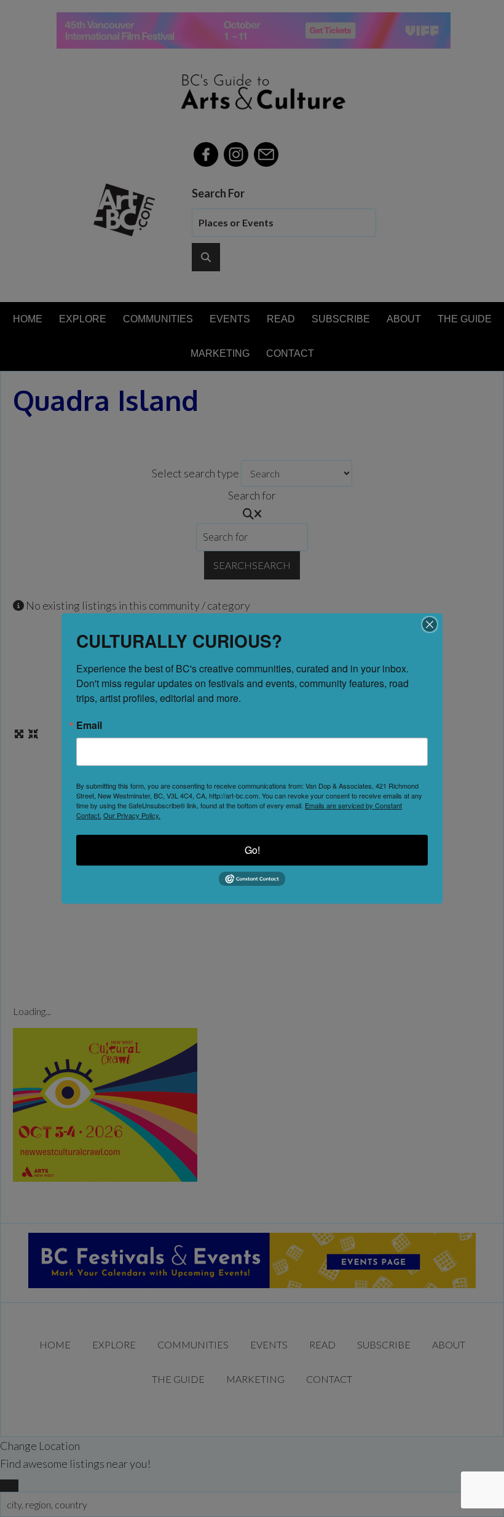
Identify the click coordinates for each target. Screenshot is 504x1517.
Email (89, 725)
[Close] (429, 624)
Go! (252, 850)
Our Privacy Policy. (131, 815)
